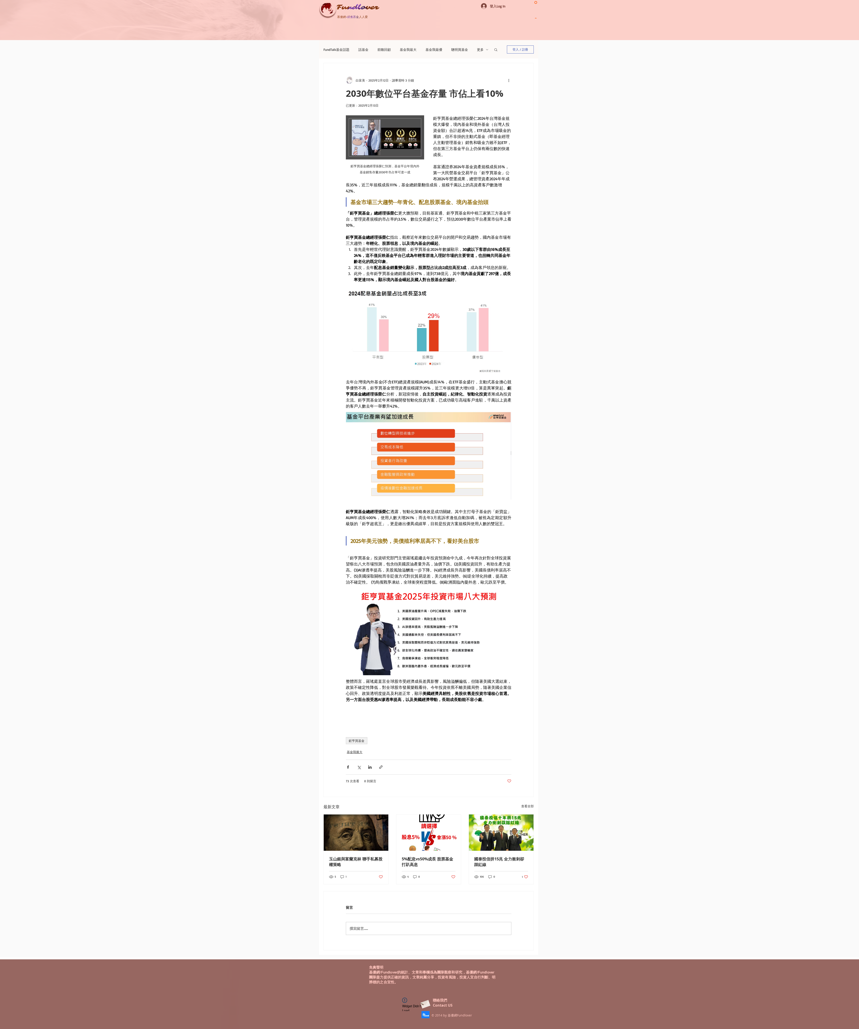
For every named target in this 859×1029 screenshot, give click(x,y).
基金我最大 (408, 49)
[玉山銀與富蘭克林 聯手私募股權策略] (356, 832)
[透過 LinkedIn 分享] (370, 767)
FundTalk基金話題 (336, 49)
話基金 (363, 49)
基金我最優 (433, 49)
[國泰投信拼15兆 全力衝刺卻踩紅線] (501, 832)
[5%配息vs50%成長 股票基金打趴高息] (428, 832)
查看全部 (527, 806)
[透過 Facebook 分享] (348, 767)
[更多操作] (508, 80)
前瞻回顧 (384, 49)
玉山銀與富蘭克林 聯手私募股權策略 (356, 861)
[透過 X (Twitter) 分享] (359, 767)
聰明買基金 (459, 49)
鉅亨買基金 (356, 741)
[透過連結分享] (381, 767)
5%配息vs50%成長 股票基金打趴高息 (427, 861)
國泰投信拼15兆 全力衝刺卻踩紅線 (499, 861)
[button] (496, 49)
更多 (480, 49)
